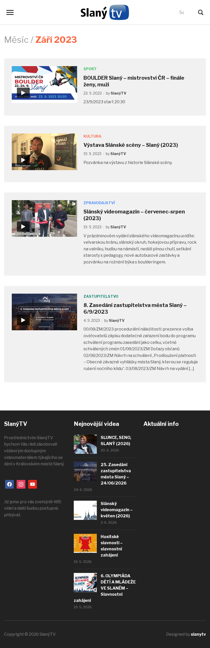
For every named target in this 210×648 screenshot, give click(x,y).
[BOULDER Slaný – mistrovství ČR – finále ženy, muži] (44, 84)
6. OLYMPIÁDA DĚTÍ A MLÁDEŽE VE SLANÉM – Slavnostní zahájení (105, 588)
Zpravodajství (99, 203)
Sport (90, 69)
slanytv (198, 634)
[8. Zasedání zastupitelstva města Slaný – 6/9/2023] (44, 311)
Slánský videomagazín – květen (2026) (117, 509)
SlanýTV (118, 93)
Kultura (92, 136)
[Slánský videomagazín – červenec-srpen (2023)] (44, 218)
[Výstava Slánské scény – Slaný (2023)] (44, 151)
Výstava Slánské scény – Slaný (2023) (130, 145)
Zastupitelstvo (100, 296)
